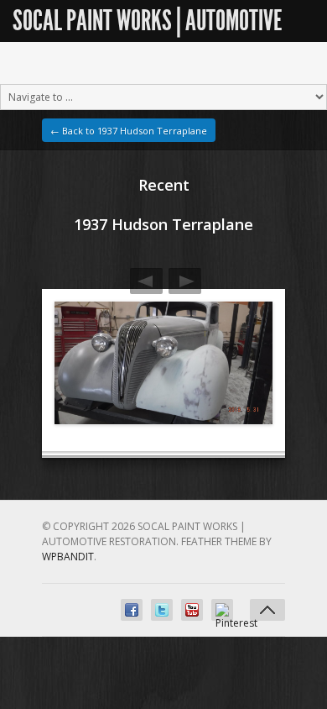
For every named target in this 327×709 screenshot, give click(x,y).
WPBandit (68, 556)
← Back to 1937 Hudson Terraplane (128, 130)
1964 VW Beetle (146, 281)
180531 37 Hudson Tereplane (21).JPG (185, 281)
